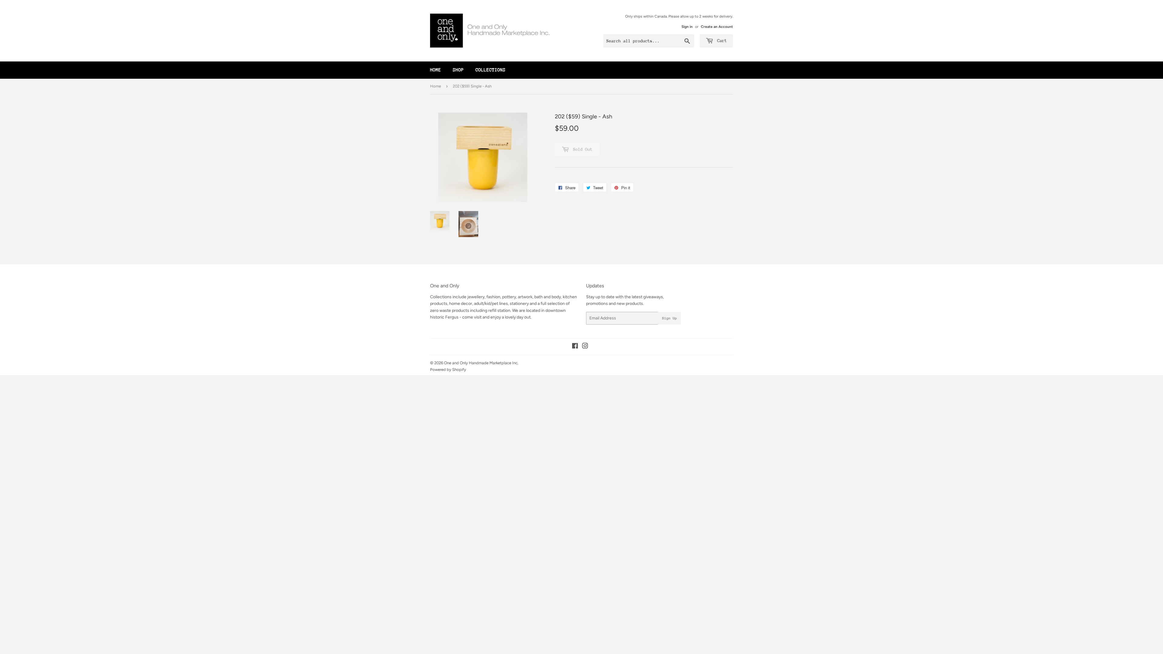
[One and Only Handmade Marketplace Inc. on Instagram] (585, 346)
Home (435, 70)
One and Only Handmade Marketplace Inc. (481, 363)
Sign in (687, 27)
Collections (490, 70)
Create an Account (717, 27)
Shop (458, 70)
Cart (721, 40)
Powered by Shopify (448, 369)
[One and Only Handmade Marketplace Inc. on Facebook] (575, 346)
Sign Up (669, 318)
